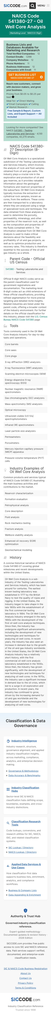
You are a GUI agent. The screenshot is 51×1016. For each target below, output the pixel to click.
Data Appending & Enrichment (24, 894)
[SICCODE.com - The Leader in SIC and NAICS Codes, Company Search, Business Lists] (15, 5)
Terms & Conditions (25, 987)
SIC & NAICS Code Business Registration (25, 968)
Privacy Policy (25, 983)
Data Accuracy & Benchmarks (24, 775)
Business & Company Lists (22, 890)
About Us (26, 973)
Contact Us (25, 978)
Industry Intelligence (24, 740)
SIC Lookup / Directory (20, 847)
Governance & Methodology (23, 771)
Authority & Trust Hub (25, 916)
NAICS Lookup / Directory (22, 852)
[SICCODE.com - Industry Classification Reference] (25, 999)
